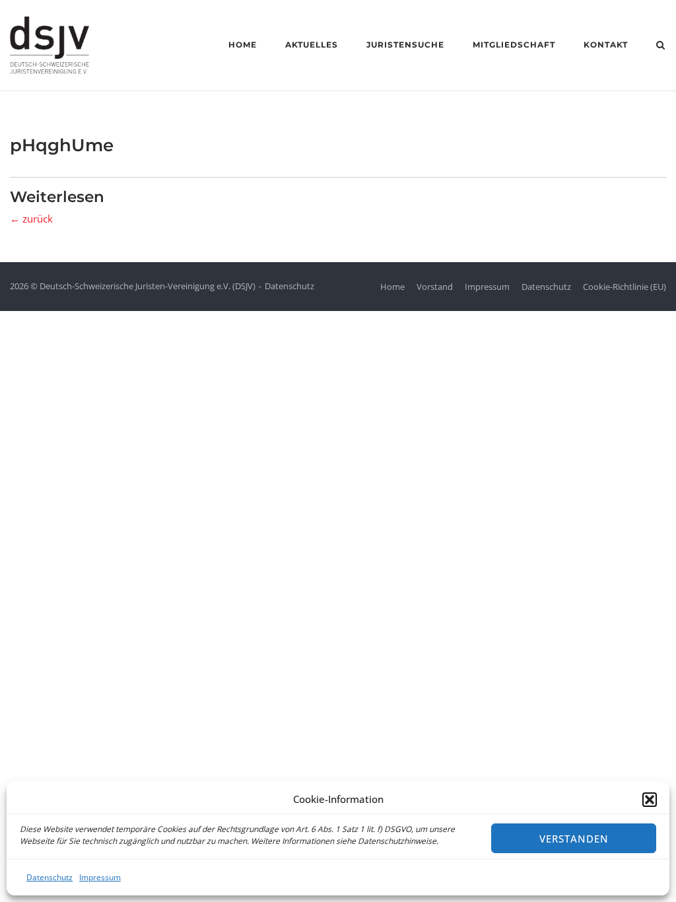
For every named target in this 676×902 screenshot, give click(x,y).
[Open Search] (660, 46)
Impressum (100, 877)
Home (242, 45)
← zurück (31, 218)
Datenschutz (49, 877)
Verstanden (574, 838)
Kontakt (606, 45)
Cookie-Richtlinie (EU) (624, 287)
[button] (649, 799)
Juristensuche (405, 45)
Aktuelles (311, 45)
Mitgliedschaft (514, 45)
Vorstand (435, 287)
